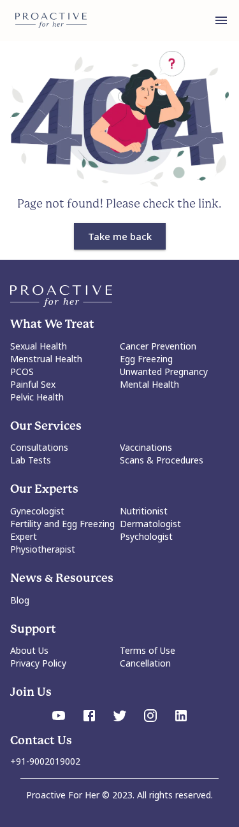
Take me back (120, 236)
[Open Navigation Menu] (221, 20)
